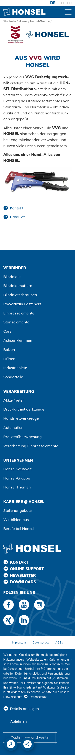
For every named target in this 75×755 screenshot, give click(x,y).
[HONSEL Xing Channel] (8, 620)
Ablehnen (18, 721)
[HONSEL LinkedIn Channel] (24, 620)
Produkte (18, 216)
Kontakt (16, 208)
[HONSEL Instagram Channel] (39, 605)
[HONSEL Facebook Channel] (8, 605)
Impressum (19, 642)
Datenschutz (40, 642)
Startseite (9, 21)
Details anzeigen (24, 708)
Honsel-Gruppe (40, 21)
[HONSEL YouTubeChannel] (24, 605)
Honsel (23, 21)
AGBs (59, 642)
